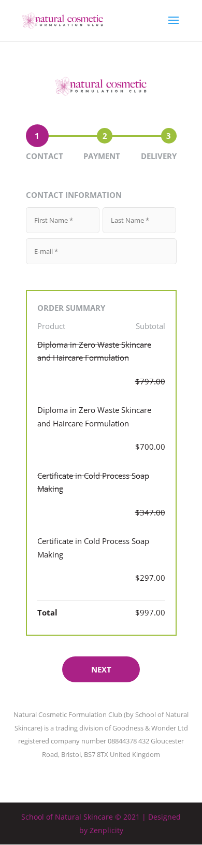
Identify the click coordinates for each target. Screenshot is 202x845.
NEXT (101, 669)
